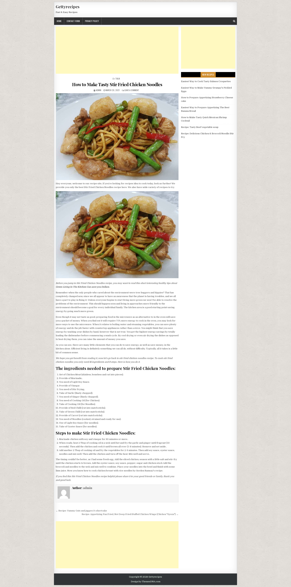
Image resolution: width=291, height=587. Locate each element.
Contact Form (73, 21)
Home (59, 21)
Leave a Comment (131, 90)
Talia (117, 78)
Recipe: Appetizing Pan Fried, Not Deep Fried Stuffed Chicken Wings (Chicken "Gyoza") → (130, 514)
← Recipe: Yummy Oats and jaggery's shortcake (81, 510)
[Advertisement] (117, 50)
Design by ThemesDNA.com (145, 581)
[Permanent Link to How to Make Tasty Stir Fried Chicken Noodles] (117, 136)
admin (98, 90)
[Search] (234, 21)
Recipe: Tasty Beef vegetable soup (199, 127)
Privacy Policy (92, 21)
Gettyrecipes (67, 6)
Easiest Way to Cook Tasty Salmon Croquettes (206, 81)
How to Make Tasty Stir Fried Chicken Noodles (117, 84)
